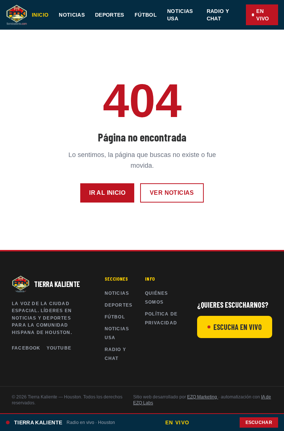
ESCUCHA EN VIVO (237, 327)
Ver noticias (172, 193)
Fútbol (146, 15)
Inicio (40, 15)
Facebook (26, 348)
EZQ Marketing (202, 397)
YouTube (59, 348)
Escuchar (259, 422)
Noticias (72, 15)
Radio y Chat (218, 14)
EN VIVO (262, 14)
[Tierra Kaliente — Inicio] (16, 15)
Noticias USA (180, 14)
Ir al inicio (107, 193)
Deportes (109, 15)
